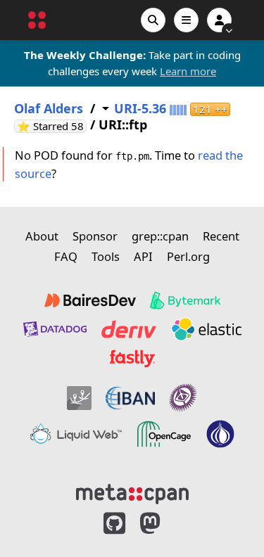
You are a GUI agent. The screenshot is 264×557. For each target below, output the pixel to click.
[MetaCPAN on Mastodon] (164, 523)
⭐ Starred (52, 126)
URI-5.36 (140, 109)
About (41, 236)
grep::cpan (160, 236)
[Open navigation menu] (186, 20)
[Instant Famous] (183, 397)
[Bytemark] (185, 300)
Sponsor (95, 236)
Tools (106, 256)
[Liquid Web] (76, 434)
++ (210, 109)
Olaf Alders (48, 109)
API (143, 256)
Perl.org (188, 256)
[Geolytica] (79, 397)
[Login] (219, 20)
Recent (221, 236)
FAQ (65, 256)
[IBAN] (130, 397)
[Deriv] (129, 329)
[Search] (153, 20)
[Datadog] (55, 329)
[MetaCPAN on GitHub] (114, 523)
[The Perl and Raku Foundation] (220, 434)
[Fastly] (132, 358)
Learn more (188, 71)
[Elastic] (206, 329)
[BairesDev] (90, 300)
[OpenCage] (164, 434)
